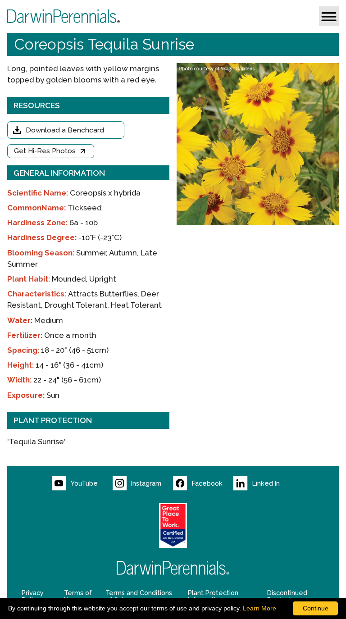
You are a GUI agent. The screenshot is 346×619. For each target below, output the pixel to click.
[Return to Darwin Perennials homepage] (173, 568)
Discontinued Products (287, 596)
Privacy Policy (33, 596)
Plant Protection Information (213, 596)
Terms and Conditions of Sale (138, 596)
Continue (315, 608)
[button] (329, 16)
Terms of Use (78, 596)
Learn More (259, 608)
